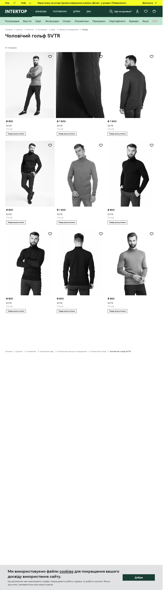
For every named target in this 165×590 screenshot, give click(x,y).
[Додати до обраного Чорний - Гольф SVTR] (151, 145)
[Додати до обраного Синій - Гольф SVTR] (101, 56)
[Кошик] (154, 11)
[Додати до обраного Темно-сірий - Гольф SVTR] (151, 56)
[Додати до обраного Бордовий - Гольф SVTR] (50, 234)
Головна (9, 30)
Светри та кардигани (69, 30)
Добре (139, 577)
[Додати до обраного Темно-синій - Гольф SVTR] (50, 145)
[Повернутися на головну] (16, 11)
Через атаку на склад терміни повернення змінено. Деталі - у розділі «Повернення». (82, 3)
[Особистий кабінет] (137, 11)
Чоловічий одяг (47, 351)
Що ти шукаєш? (123, 11)
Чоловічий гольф (98, 351)
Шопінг (19, 30)
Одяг (53, 30)
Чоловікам (42, 30)
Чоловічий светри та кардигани (72, 351)
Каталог (30, 30)
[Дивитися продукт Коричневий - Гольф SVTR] (30, 85)
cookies (66, 571)
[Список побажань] (146, 11)
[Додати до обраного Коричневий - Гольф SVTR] (50, 56)
